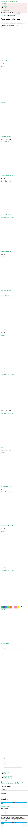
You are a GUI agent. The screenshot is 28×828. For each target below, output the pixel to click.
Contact (5, 773)
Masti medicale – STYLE (6, 214)
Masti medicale (4, 60)
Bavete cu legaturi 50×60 (6, 290)
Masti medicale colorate (6, 251)
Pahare (2, 447)
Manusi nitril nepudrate (6, 136)
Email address (4, 808)
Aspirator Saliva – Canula (6, 486)
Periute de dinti (4, 368)
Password (3, 793)
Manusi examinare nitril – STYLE (8, 175)
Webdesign (16, 783)
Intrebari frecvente (7, 776)
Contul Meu (6, 777)
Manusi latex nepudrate (6, 99)
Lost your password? (5, 806)
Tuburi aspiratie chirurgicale (7, 525)
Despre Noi (6, 772)
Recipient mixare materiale (6, 564)
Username (3, 789)
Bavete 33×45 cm (4, 329)
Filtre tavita (3, 408)
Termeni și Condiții (7, 778)
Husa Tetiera (3, 604)
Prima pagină (4, 15)
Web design (20, 782)
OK (2, 826)
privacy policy (23, 820)
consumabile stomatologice (11, 782)
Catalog (5, 774)
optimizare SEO (4, 783)
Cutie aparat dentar (5, 643)
